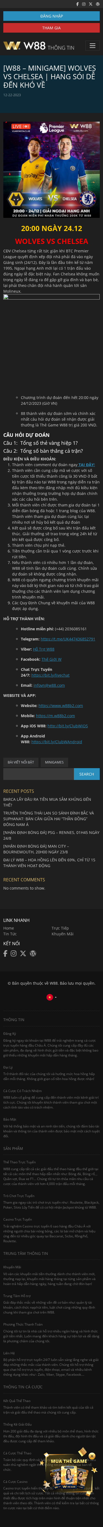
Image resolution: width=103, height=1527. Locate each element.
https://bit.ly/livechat (50, 675)
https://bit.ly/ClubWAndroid (56, 741)
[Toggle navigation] (92, 45)
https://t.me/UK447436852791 (68, 639)
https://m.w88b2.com (55, 715)
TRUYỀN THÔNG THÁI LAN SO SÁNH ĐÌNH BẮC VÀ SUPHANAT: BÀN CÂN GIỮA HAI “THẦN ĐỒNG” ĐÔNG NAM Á (48, 818)
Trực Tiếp (60, 928)
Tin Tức (10, 933)
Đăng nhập (51, 16)
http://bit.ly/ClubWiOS (68, 725)
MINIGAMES (54, 762)
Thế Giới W (51, 659)
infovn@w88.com (49, 685)
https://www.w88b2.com (60, 705)
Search (86, 774)
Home (8, 928)
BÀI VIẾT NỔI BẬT (21, 762)
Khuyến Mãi (63, 933)
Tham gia (51, 27)
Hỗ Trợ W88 (43, 649)
